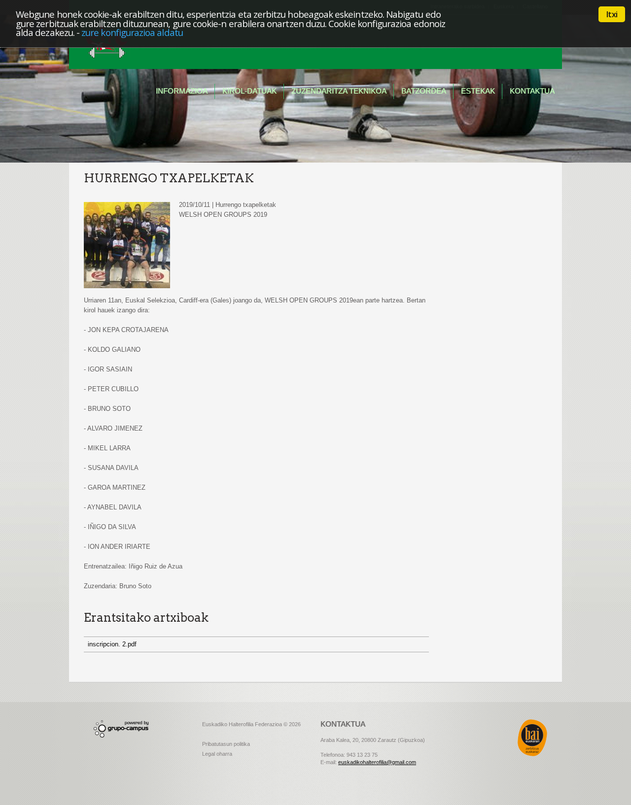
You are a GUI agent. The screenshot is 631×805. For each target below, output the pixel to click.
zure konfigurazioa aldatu (132, 32)
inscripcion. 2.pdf (112, 644)
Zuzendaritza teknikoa (338, 91)
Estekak (478, 91)
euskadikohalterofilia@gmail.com (377, 762)
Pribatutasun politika (226, 744)
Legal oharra (217, 754)
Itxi (611, 14)
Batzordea (423, 91)
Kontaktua (532, 91)
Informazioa (182, 91)
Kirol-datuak (249, 91)
